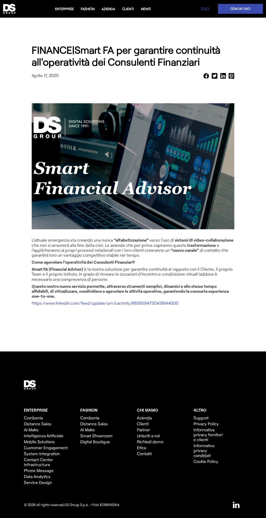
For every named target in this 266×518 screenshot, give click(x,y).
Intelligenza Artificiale (43, 435)
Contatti (144, 453)
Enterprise (64, 9)
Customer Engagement (46, 447)
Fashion (88, 9)
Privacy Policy (206, 423)
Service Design (38, 482)
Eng (205, 8)
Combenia (33, 417)
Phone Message (39, 470)
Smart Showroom (96, 435)
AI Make (31, 429)
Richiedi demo (150, 441)
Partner (143, 429)
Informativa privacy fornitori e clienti (208, 434)
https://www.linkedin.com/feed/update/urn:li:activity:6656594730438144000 (105, 303)
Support (201, 417)
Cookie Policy (206, 461)
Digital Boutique (95, 441)
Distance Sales (37, 423)
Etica (141, 447)
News (146, 9)
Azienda (108, 9)
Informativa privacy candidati (204, 450)
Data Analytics (37, 476)
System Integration (42, 453)
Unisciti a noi (148, 435)
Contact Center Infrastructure (38, 462)
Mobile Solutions (39, 441)
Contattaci (240, 8)
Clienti (128, 9)
